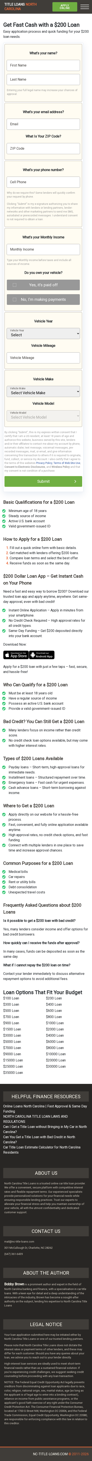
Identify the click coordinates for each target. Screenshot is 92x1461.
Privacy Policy (44, 463)
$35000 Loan (13, 1073)
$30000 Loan (56, 1066)
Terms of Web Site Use (66, 463)
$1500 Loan (12, 1029)
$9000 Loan (12, 1054)
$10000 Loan (56, 1054)
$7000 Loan (12, 1048)
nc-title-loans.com (50, 1454)
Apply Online (65, 7)
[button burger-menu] (84, 7)
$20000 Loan (56, 1060)
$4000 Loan (55, 1035)
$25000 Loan (13, 1066)
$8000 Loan (55, 1048)
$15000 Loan (13, 1060)
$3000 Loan (12, 1035)
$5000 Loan (12, 1042)
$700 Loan (11, 1017)
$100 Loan (11, 998)
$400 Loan (54, 1004)
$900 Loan (11, 1023)
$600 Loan (54, 1011)
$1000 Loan (55, 1023)
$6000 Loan (55, 1042)
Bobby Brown (14, 1284)
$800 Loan (54, 1017)
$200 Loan (54, 998)
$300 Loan (11, 1004)
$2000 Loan (55, 1029)
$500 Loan (11, 1011)
